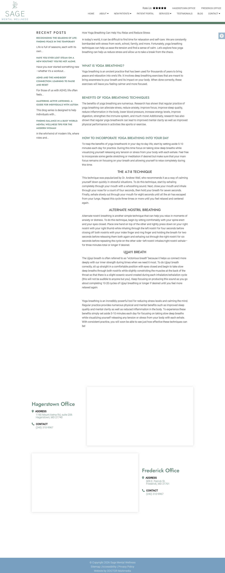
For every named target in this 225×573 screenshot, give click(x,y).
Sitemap (95, 566)
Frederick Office (211, 8)
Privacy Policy (126, 566)
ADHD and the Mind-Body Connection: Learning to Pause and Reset (55, 81)
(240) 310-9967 (44, 427)
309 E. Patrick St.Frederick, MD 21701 (158, 482)
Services (164, 13)
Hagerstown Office (183, 8)
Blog (200, 13)
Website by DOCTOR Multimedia (112, 570)
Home (91, 13)
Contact (213, 13)
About (103, 13)
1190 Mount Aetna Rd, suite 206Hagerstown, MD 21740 (54, 416)
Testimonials (184, 13)
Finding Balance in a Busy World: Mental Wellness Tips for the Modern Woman (57, 124)
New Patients (121, 13)
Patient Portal (145, 13)
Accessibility (109, 566)
